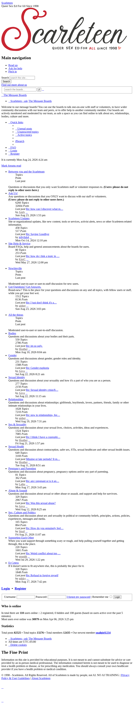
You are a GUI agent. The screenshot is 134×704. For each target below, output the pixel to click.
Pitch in (12, 71)
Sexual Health (16, 446)
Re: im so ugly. (34, 345)
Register (20, 588)
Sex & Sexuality (17, 424)
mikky (22, 578)
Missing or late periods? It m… (43, 459)
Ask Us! (13, 193)
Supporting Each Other (21, 537)
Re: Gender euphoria (37, 367)
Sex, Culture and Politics (22, 512)
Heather (23, 349)
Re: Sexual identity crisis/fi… (42, 389)
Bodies (12, 333)
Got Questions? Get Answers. (24, 286)
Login (5, 588)
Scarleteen (7, 2)
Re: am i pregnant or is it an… (42, 481)
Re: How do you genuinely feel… (45, 528)
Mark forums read (11, 165)
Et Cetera (13, 562)
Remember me (100, 596)
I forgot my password (78, 596)
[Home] (64, 50)
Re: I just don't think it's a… (41, 302)
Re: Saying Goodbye (37, 234)
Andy (22, 212)
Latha (22, 484)
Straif (22, 531)
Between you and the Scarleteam (26, 171)
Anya (22, 371)
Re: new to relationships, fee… (43, 415)
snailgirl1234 (103, 632)
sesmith (23, 556)
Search (5, 77)
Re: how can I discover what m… (44, 208)
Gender (12, 355)
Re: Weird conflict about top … (43, 553)
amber (22, 305)
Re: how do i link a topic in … (42, 256)
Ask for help (15, 68)
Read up (13, 65)
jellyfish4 (24, 237)
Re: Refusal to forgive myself (42, 575)
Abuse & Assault (17, 490)
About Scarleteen (40, 678)
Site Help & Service (19, 243)
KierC (22, 259)
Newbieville (15, 268)
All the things (15, 314)
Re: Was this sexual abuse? (41, 503)
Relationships (15, 399)
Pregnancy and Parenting (22, 468)
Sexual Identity (16, 377)
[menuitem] (23, 128)
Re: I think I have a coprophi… (43, 437)
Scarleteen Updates (18, 218)
